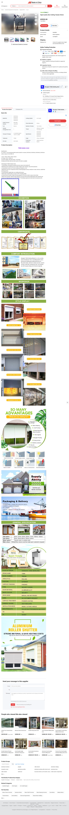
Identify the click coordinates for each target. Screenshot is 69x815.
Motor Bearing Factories (42, 792)
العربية (49, 805)
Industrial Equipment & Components (11, 9)
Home (2, 9)
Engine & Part (22, 9)
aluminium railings (55, 766)
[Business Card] (66, 115)
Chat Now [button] (54, 25)
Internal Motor (15, 795)
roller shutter (37, 766)
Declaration (48, 809)
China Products (12, 802)
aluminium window (5, 766)
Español (15, 805)
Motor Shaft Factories (29, 792)
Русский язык (30, 805)
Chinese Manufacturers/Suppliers (23, 802)
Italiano (35, 805)
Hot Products (5, 802)
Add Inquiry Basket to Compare (20, 44)
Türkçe (28, 806)
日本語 (57, 805)
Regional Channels (54, 802)
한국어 (53, 805)
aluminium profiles (22, 769)
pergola (19, 766)
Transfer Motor (5, 795)
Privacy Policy (54, 809)
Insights (37, 804)
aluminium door (54, 769)
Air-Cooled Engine (23, 786)
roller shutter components (56, 771)
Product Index (61, 802)
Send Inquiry (44, 25)
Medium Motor (60, 792)
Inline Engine (14, 786)
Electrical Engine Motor (25, 795)
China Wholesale (33, 802)
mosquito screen (4, 769)
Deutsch (39, 805)
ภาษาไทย (64, 805)
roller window (4, 771)
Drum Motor (52, 792)
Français (24, 805)
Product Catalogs (20, 764)
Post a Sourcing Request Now (18, 707)
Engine (27, 9)
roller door (20, 771)
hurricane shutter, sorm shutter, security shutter (42, 771)
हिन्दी (60, 805)
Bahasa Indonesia (39, 806)
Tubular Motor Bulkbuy (37, 795)
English (10, 805)
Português (20, 805)
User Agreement (42, 809)
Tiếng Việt (32, 806)
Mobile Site (32, 804)
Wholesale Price (40, 802)
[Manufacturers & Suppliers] (34, 2)
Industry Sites (47, 802)
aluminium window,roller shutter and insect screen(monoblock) (42, 769)
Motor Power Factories (7, 792)
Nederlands (45, 805)
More (2, 798)
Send (13, 704)
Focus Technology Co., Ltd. (26, 809)
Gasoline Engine (5, 786)
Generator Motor (18, 792)
